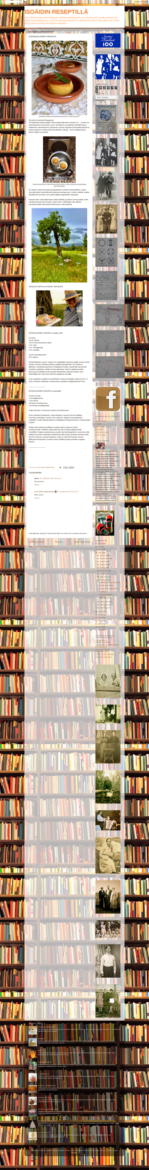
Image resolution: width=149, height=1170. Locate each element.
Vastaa (36, 485)
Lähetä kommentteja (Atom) (43, 547)
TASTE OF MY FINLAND (104, 654)
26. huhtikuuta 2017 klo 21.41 (51, 478)
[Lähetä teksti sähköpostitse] (60, 467)
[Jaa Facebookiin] (71, 467)
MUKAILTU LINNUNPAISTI (109, 589)
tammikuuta (104, 608)
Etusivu (59, 542)
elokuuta (103, 568)
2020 (100, 543)
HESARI (98, 424)
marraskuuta (105, 558)
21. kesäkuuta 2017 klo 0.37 (67, 492)
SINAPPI (41, 1039)
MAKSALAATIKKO (44, 1097)
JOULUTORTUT (44, 1133)
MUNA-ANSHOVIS (106, 585)
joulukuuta (104, 555)
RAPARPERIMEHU (45, 1062)
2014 (100, 618)
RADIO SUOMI (100, 421)
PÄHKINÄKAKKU (105, 598)
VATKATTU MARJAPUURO (48, 1109)
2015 (100, 615)
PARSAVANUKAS (105, 595)
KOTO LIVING (100, 435)
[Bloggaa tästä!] (66, 467)
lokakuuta (103, 561)
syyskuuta (104, 564)
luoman (102, 1150)
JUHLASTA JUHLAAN (103, 657)
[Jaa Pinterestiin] (73, 467)
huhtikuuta (104, 580)
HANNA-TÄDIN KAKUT (46, 1027)
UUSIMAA (99, 429)
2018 (100, 550)
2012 (100, 624)
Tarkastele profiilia (102, 503)
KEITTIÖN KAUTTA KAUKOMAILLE (102, 650)
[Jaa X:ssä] (68, 467)
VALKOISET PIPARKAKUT (47, 1121)
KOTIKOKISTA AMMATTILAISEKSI (102, 641)
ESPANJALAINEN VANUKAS (109, 582)
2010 (100, 630)
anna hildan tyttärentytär (44, 492)
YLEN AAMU (100, 427)
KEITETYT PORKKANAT (47, 1086)
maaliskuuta (104, 602)
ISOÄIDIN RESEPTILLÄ (56, 11)
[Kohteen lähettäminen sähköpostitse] (64, 467)
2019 (100, 547)
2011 (100, 627)
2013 (100, 621)
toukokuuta (104, 577)
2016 (100, 611)
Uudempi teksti (36, 542)
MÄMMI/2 (103, 592)
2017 (100, 553)
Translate (112, 100)
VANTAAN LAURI (101, 432)
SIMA (40, 1050)
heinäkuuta (104, 571)
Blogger (74, 1152)
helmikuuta (104, 605)
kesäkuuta (104, 574)
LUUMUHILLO (43, 1074)
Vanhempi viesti (82, 542)
